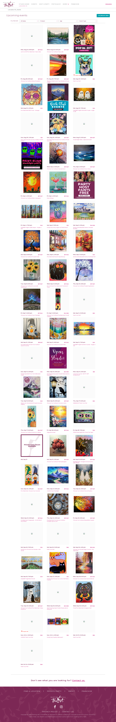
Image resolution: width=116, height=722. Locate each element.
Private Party (54, 691)
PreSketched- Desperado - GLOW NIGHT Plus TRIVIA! (31, 521)
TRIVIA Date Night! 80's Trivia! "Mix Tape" (83, 432)
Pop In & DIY (56, 4)
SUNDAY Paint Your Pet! (27, 637)
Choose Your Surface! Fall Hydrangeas (56, 461)
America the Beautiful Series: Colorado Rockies (83, 228)
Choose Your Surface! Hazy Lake (55, 51)
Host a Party (44, 4)
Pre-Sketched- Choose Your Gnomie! (30, 491)
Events (34, 4)
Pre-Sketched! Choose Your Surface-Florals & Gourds (58, 140)
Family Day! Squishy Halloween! (55, 637)
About (71, 691)
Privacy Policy (49, 712)
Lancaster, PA (23, 6)
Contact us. (78, 680)
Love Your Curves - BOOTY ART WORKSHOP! (81, 374)
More (65, 4)
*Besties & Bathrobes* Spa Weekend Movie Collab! (58, 81)
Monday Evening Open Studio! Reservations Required (58, 374)
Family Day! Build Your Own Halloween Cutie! (30, 374)
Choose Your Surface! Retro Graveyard (31, 198)
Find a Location (32, 691)
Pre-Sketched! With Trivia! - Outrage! (30, 110)
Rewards (109, 4)
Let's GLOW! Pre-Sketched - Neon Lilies (31, 51)
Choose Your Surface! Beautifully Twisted (83, 520)
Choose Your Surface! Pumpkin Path (30, 256)
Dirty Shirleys (50, 198)
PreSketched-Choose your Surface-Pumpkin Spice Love (56, 521)
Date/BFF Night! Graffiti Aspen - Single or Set (31, 228)
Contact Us (68, 712)
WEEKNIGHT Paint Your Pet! (80, 403)
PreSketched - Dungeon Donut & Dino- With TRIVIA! (83, 462)
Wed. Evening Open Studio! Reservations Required (57, 608)
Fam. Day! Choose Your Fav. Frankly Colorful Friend (32, 140)
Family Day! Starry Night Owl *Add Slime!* (57, 227)
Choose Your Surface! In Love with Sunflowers (29, 286)
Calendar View (103, 15)
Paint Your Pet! (77, 81)
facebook (55, 706)
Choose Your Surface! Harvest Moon (56, 169)
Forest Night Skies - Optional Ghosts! (82, 139)
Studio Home (24, 4)
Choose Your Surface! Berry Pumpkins (30, 81)
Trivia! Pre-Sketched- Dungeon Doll (82, 608)
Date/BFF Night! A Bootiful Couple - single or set (83, 111)
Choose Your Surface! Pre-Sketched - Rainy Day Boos (32, 608)
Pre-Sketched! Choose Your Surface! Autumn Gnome (30, 345)
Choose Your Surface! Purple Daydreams (83, 286)
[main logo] (9, 2)
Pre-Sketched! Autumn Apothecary (56, 256)
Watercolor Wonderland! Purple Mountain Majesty (31, 404)
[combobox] (29, 21)
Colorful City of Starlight (53, 491)
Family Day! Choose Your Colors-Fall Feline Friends (58, 579)
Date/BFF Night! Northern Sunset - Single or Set (84, 345)
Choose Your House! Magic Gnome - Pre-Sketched (83, 550)
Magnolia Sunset (51, 432)
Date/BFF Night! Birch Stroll (28, 578)
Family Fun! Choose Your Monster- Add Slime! (30, 550)
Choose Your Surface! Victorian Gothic (56, 403)
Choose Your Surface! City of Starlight (30, 315)
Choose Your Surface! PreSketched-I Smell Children (58, 316)
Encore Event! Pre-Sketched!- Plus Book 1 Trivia (57, 286)
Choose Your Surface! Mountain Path (56, 344)
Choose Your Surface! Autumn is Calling (31, 432)
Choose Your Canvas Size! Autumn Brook (83, 578)
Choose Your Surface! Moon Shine (82, 169)
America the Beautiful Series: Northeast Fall (84, 256)
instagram (61, 706)
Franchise (75, 4)
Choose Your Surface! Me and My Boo (82, 491)
